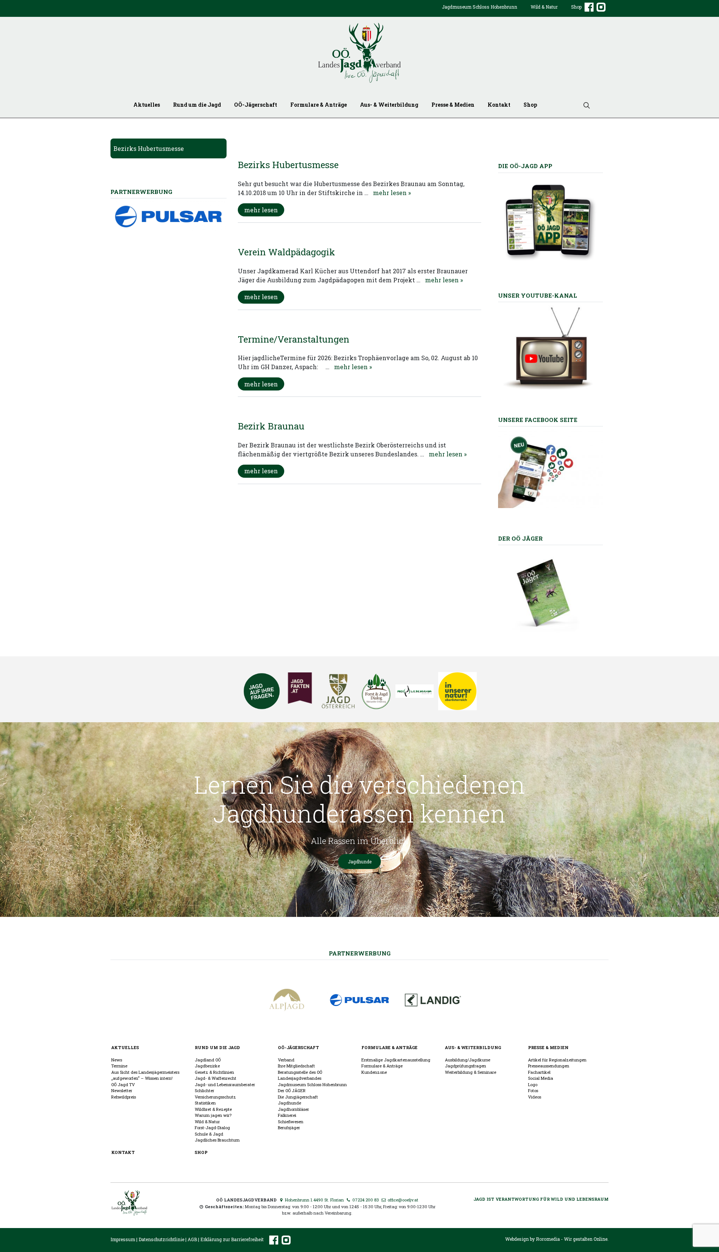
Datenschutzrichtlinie (161, 1239)
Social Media (540, 1078)
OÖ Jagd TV (123, 1084)
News (116, 1060)
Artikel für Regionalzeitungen (557, 1060)
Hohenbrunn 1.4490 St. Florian (314, 1200)
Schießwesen (290, 1121)
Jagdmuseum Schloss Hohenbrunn (479, 7)
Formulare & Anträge (318, 104)
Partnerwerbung (360, 953)
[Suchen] (583, 105)
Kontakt (499, 104)
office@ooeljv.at (402, 1200)
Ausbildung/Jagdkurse (467, 1060)
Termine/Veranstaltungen (293, 339)
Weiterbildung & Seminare (470, 1072)
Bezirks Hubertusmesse (148, 148)
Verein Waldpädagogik (286, 252)
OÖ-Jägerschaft (255, 104)
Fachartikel (539, 1072)
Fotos (533, 1090)
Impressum (122, 1239)
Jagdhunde (359, 861)
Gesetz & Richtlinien (214, 1072)
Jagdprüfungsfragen (465, 1066)
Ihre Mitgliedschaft (296, 1066)
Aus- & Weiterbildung (389, 104)
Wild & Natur (544, 7)
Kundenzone (374, 1072)
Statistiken (205, 1103)
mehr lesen (261, 210)
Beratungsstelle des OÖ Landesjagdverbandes (300, 1075)
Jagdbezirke (207, 1066)
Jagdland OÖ (208, 1060)
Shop (576, 7)
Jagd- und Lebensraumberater (225, 1084)
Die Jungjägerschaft (298, 1097)
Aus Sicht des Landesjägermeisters (145, 1072)
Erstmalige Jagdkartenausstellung (395, 1060)
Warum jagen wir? (213, 1115)
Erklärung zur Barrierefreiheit (232, 1239)
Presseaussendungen (548, 1066)
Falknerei (287, 1115)
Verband (286, 1060)
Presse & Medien (452, 104)
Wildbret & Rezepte (213, 1109)
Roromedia (548, 1239)
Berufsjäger (289, 1127)
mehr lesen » (392, 193)
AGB (192, 1239)
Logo (532, 1084)
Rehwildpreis (123, 1097)
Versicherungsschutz (215, 1097)
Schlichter (204, 1090)
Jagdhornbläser (293, 1109)
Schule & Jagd (209, 1134)
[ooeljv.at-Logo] (359, 53)
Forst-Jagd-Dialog (212, 1127)
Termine (119, 1066)
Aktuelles (146, 104)
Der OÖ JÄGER (292, 1090)
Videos (534, 1097)
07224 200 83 (365, 1200)
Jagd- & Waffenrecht (215, 1078)
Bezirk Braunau (271, 426)
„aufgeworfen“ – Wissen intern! (142, 1078)
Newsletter (121, 1090)
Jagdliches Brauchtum (217, 1140)
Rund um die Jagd (197, 104)
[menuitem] (479, 12)
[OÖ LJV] (129, 1202)
